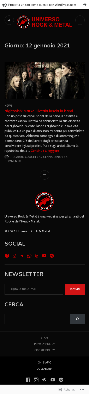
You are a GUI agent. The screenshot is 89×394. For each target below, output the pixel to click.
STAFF (44, 337)
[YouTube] (44, 255)
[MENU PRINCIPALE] (80, 20)
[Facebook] (7, 255)
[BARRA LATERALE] (44, 175)
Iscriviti (75, 289)
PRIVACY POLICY (44, 344)
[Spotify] (51, 255)
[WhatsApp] (29, 255)
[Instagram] (14, 255)
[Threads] (36, 255)
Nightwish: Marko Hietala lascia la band (39, 110)
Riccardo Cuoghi (23, 157)
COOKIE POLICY (44, 350)
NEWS (9, 105)
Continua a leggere (45, 151)
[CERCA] (9, 20)
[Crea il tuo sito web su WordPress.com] (44, 4)
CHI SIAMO (45, 362)
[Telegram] (21, 255)
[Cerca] (77, 319)
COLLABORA (44, 368)
